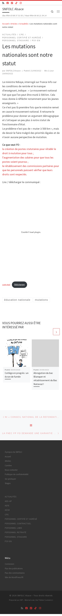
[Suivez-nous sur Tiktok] (16, 3)
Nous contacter (11, 470)
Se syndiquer (10, 479)
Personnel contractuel (18, 523)
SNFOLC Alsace (24, 595)
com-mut (6, 284)
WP (21, 600)
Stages (8, 483)
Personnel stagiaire (16, 537)
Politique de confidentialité (16, 474)
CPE (7, 514)
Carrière (8, 465)
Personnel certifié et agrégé (21, 519)
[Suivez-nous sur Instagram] (21, 3)
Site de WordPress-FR (14, 577)
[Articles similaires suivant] (56, 331)
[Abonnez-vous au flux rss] (3, 3)
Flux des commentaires (15, 573)
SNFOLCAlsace (13, 71)
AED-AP (8, 501)
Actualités (23, 23)
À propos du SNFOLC (13, 452)
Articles (14, 23)
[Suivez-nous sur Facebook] (8, 3)
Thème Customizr (46, 600)
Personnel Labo (13, 528)
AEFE (7, 505)
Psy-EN (8, 541)
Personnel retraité (15, 532)
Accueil (5, 23)
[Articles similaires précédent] (49, 331)
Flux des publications (14, 568)
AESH (7, 510)
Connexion (9, 564)
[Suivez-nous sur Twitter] (12, 3)
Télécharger (19, 284)
